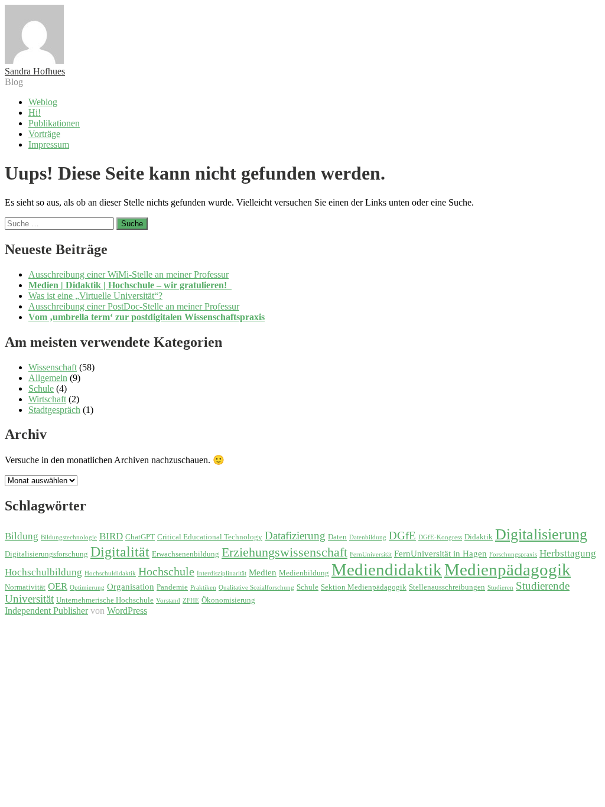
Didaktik (478, 536)
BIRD (111, 536)
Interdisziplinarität (221, 573)
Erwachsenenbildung (185, 553)
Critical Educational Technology (209, 536)
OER (57, 586)
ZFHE (191, 600)
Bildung (21, 536)
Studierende (543, 586)
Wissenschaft (52, 367)
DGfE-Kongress (440, 537)
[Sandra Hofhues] (34, 61)
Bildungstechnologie (69, 537)
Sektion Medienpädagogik (363, 587)
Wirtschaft (47, 399)
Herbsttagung (567, 553)
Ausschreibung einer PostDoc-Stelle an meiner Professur (133, 306)
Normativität (25, 587)
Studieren (500, 587)
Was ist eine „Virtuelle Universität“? (95, 296)
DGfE (402, 535)
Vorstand (168, 600)
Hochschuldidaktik (110, 573)
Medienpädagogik (507, 569)
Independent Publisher (46, 611)
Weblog (42, 102)
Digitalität (119, 551)
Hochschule (166, 571)
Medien (263, 572)
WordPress (127, 611)
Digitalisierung (541, 534)
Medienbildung (304, 572)
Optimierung (87, 587)
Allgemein (47, 378)
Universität (29, 599)
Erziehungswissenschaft (284, 552)
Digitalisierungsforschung (46, 553)
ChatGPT (140, 536)
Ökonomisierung (228, 600)
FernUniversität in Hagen (440, 553)
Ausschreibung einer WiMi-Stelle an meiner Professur (128, 274)
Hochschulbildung (43, 572)
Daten (337, 536)
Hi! (34, 113)
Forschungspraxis (513, 554)
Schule (41, 388)
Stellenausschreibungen (447, 587)
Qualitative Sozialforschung (256, 587)
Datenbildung (367, 537)
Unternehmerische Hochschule (105, 600)
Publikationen (54, 123)
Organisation (130, 586)
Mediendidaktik (386, 569)
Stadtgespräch (54, 410)
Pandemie (172, 587)
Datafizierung (295, 535)
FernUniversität (371, 554)
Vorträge (44, 134)
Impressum (48, 144)
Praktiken (203, 587)
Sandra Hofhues (35, 71)
